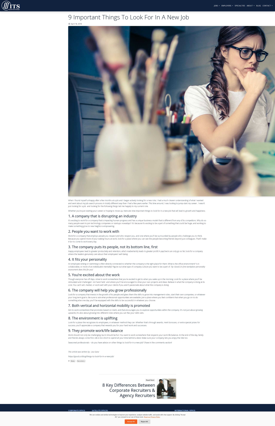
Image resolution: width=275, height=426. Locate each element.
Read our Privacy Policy (152, 417)
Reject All (144, 421)
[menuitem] (217, 6)
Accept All (131, 421)
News (73, 361)
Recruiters (81, 361)
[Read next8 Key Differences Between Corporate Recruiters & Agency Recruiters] (166, 389)
